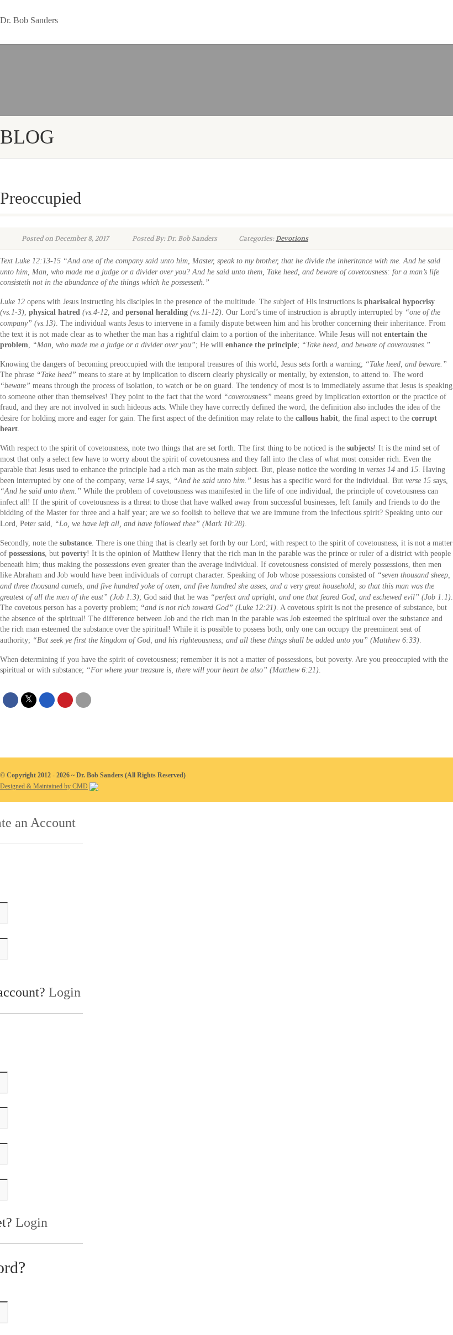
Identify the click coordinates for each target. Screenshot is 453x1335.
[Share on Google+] (47, 700)
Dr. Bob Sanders (29, 17)
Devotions (292, 238)
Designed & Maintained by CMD (44, 786)
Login (65, 992)
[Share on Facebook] (10, 700)
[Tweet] (28, 700)
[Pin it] (65, 700)
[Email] (83, 700)
